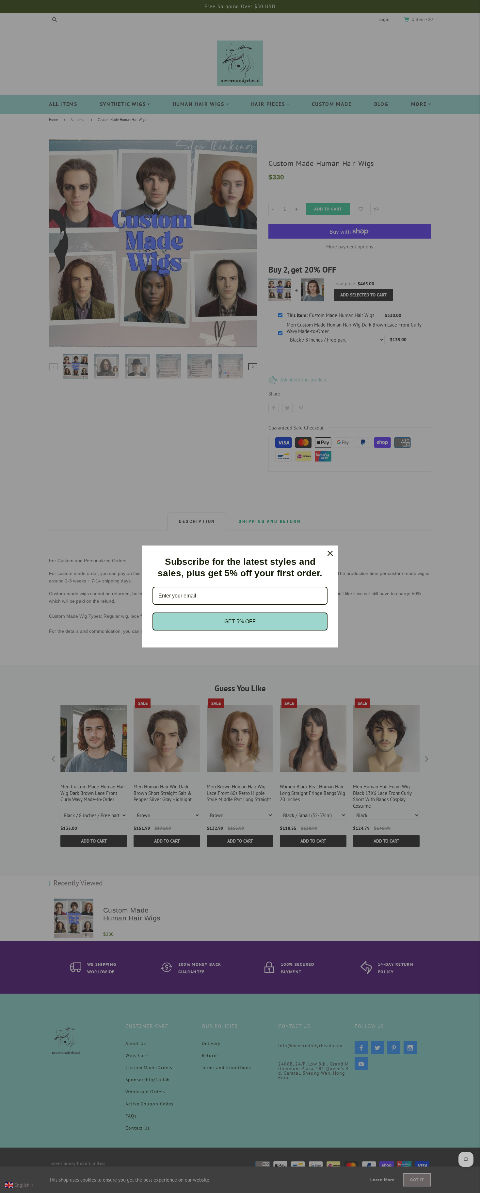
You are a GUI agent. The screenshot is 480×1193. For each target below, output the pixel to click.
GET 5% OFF (240, 621)
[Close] (330, 553)
